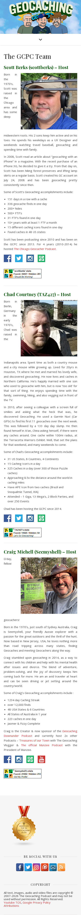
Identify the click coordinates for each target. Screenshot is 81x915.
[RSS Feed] (61, 867)
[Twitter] (28, 867)
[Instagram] (36, 867)
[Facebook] (20, 867)
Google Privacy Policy (36, 902)
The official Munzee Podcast (42, 745)
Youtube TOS (12, 902)
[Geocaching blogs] (40, 826)
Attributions (11, 905)
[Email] (53, 867)
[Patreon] (45, 867)
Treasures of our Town (34, 740)
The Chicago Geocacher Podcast (35, 249)
